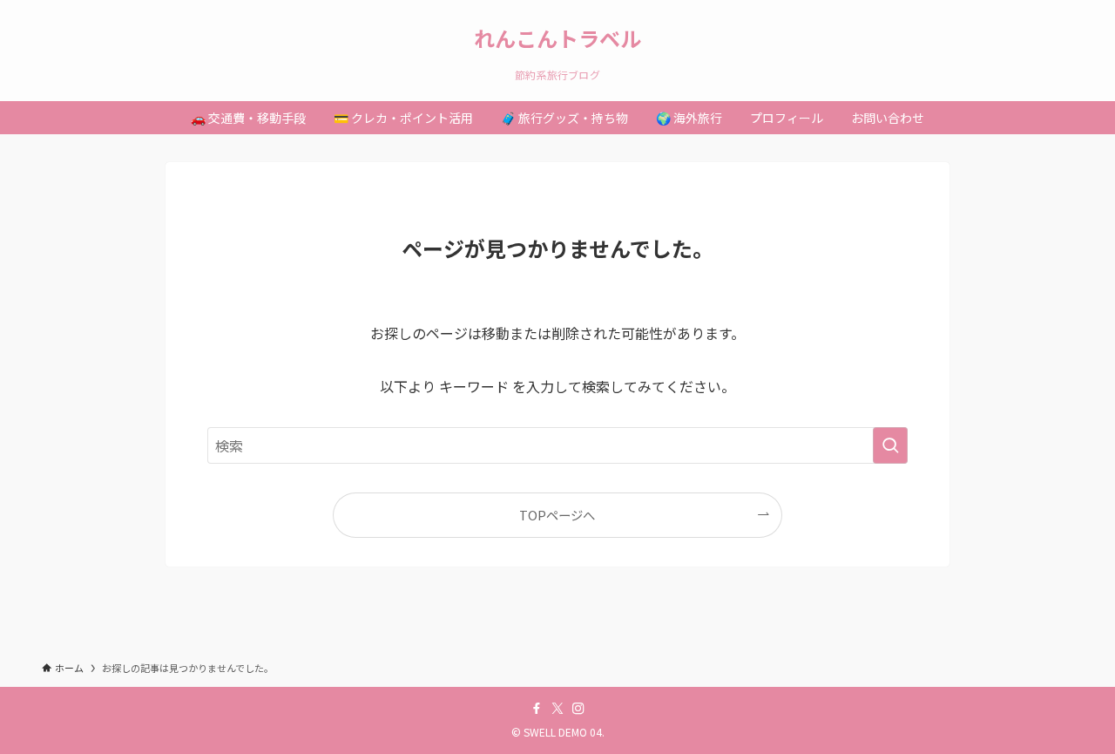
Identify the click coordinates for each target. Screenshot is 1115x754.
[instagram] (578, 709)
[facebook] (536, 709)
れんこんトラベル (557, 38)
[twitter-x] (557, 709)
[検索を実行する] (890, 445)
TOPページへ (557, 515)
